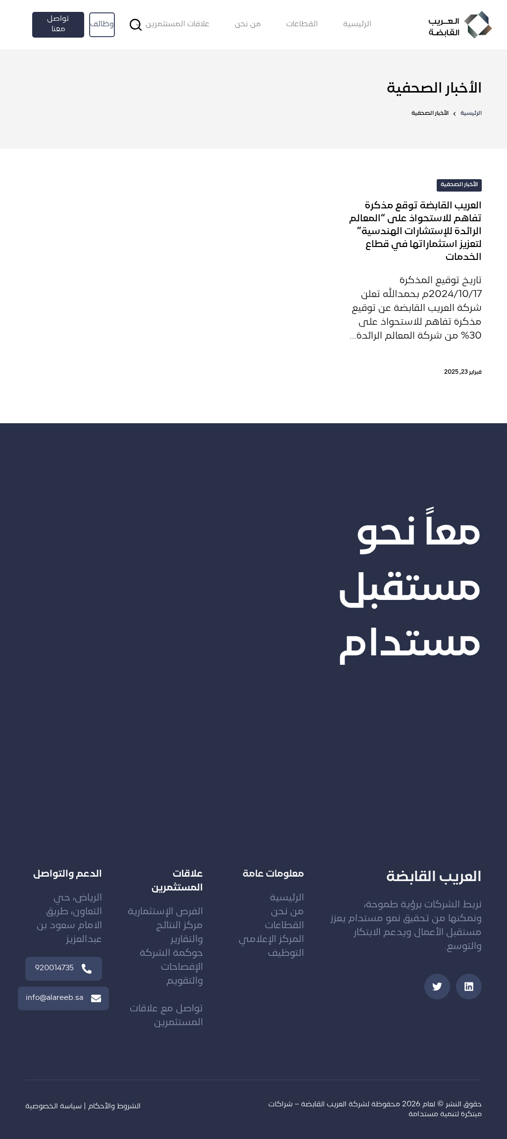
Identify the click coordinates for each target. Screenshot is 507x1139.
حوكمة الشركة (171, 953)
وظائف (102, 24)
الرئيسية (357, 24)
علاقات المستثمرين (177, 24)
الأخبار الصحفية (459, 185)
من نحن (248, 24)
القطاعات (302, 24)
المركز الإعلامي (271, 939)
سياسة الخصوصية (53, 1106)
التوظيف (286, 953)
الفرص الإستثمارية (165, 912)
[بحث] (136, 25)
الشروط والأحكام (114, 1106)
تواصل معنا (58, 24)
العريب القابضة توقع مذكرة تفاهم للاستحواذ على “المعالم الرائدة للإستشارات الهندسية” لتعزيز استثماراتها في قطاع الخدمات (415, 231)
